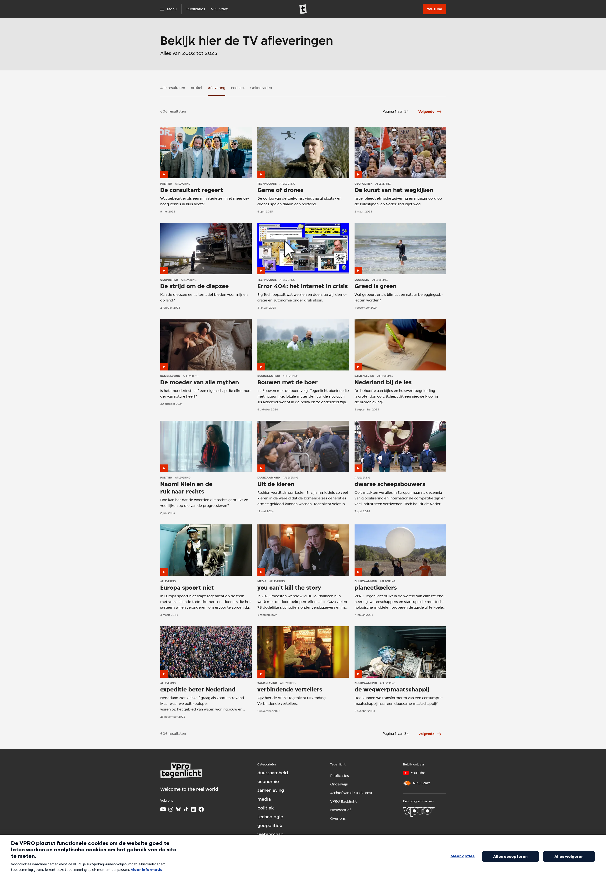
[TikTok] (186, 809)
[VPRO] (419, 812)
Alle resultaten (172, 88)
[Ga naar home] (303, 9)
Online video (261, 88)
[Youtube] (163, 809)
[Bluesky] (178, 809)
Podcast (238, 88)
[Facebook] (201, 809)
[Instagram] (171, 809)
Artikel (196, 88)
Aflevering (216, 88)
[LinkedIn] (193, 809)
